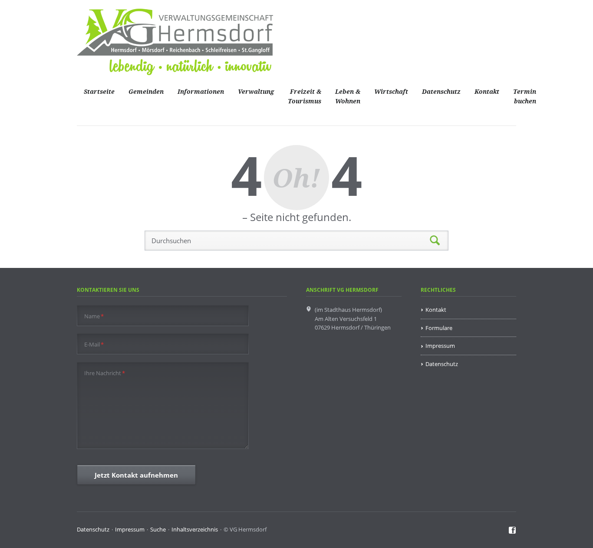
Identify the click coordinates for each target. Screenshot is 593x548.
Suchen (434, 240)
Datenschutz (441, 92)
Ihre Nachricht (104, 373)
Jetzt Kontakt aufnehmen (136, 475)
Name (94, 316)
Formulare (438, 328)
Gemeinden (146, 92)
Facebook (512, 530)
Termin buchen (524, 96)
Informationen (201, 92)
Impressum (440, 346)
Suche (158, 529)
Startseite (99, 92)
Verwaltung (256, 92)
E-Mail (94, 344)
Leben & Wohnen (347, 96)
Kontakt (486, 92)
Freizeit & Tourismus (304, 96)
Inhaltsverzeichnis (194, 529)
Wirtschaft (391, 92)
